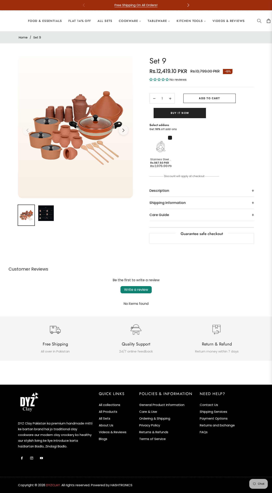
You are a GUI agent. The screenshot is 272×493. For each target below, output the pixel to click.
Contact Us (209, 405)
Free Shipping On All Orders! (136, 5)
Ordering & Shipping (154, 418)
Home (23, 37)
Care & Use (148, 411)
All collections (109, 405)
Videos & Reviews (112, 432)
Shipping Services (213, 411)
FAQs (204, 432)
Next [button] (123, 130)
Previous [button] (27, 130)
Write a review (136, 289)
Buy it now (180, 113)
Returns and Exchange (217, 425)
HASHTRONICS (121, 485)
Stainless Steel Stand (160, 159)
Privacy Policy (149, 425)
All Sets (104, 418)
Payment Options (214, 418)
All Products (108, 411)
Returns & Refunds (153, 432)
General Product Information (161, 405)
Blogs (103, 439)
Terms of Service (152, 439)
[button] (188, 5)
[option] (75, 127)
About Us (106, 425)
